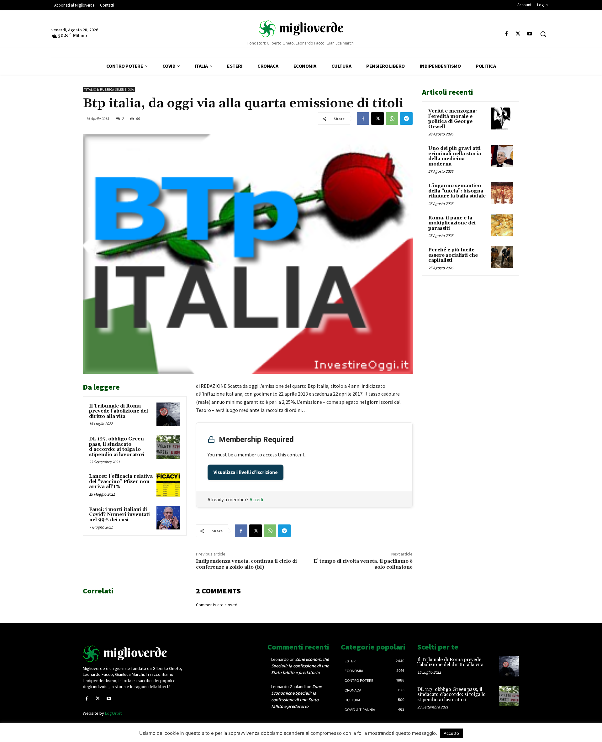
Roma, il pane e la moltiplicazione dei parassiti (452, 223)
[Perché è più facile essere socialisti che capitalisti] (502, 257)
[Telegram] (406, 118)
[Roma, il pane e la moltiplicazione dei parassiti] (502, 225)
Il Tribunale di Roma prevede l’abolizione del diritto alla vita (118, 411)
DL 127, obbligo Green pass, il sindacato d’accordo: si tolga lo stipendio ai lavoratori (117, 447)
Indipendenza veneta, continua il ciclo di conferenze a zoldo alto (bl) (246, 564)
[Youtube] (529, 34)
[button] (543, 33)
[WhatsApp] (392, 118)
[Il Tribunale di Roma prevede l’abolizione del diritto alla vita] (168, 414)
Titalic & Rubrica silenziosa (109, 89)
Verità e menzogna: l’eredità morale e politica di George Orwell (452, 119)
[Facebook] (506, 34)
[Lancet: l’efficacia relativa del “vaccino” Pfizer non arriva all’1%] (168, 485)
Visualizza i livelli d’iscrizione (246, 472)
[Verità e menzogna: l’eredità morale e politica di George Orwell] (502, 118)
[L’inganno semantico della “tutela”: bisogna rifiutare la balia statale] (502, 193)
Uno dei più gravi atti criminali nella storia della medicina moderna (454, 156)
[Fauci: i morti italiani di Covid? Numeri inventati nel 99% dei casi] (168, 518)
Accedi (256, 499)
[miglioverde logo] (301, 28)
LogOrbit (113, 713)
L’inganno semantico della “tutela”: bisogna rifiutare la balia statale (457, 191)
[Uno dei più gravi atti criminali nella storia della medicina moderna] (502, 156)
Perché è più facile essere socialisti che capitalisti (453, 255)
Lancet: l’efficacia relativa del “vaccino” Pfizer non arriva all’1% (121, 481)
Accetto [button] (451, 733)
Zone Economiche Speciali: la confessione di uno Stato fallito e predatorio (300, 665)
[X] (518, 34)
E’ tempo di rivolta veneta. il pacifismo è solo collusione (363, 564)
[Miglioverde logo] (134, 653)
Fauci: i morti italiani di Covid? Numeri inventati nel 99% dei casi (119, 515)
